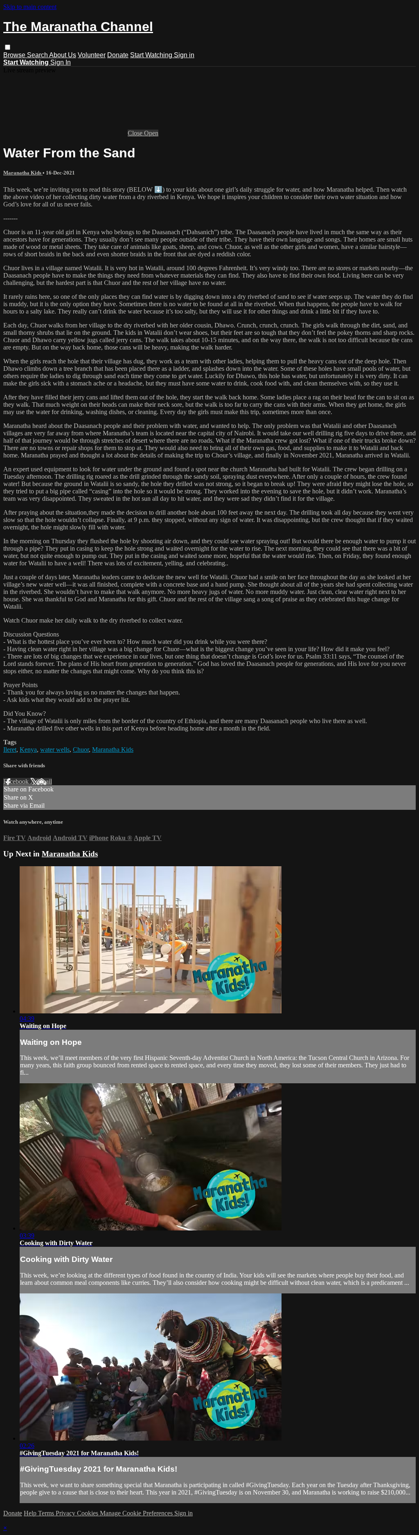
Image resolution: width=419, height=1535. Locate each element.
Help (31, 1513)
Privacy (66, 1513)
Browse (15, 55)
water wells (55, 749)
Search (38, 55)
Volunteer (92, 55)
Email (44, 781)
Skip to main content (29, 6)
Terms (47, 1513)
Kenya (28, 749)
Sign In (60, 62)
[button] (7, 47)
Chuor (81, 749)
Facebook (16, 781)
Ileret (9, 749)
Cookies (88, 1513)
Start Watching (152, 55)
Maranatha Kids (23, 173)
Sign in (184, 55)
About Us (62, 55)
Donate (117, 55)
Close (136, 133)
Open (151, 133)
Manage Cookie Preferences (137, 1513)
